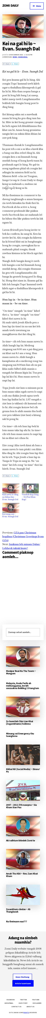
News (15, 57)
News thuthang (22, 977)
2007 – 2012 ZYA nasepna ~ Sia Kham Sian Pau (21, 806)
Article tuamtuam (23, 983)
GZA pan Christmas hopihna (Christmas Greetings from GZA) (23, 536)
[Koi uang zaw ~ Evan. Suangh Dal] (10, 508)
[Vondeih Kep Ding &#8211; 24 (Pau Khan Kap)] (30, 488)
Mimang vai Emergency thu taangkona (20, 734)
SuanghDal (23, 57)
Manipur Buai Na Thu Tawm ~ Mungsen (21, 672)
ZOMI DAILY (10, 5)
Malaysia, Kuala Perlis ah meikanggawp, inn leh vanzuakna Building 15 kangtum (22, 686)
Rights (26, 1012)
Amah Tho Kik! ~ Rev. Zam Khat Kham (22, 875)
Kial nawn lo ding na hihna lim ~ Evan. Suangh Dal (10, 497)
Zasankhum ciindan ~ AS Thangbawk (18, 910)
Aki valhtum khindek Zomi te (20, 840)
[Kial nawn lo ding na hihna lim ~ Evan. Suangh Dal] (10, 488)
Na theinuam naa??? (16, 921)
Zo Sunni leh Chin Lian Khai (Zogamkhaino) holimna (19, 722)
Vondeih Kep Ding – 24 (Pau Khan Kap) (30, 497)
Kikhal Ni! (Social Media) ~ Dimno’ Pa (23, 770)
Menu (38, 6)
